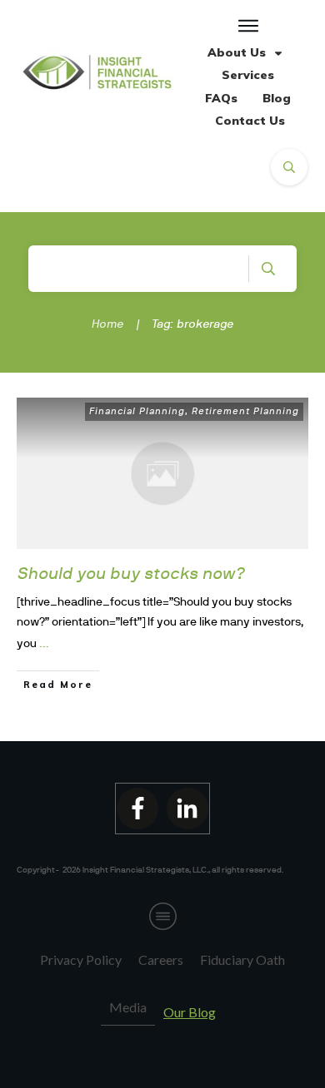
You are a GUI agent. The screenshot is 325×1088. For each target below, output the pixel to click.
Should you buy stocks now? (131, 573)
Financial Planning (137, 411)
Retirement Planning (245, 411)
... (44, 642)
